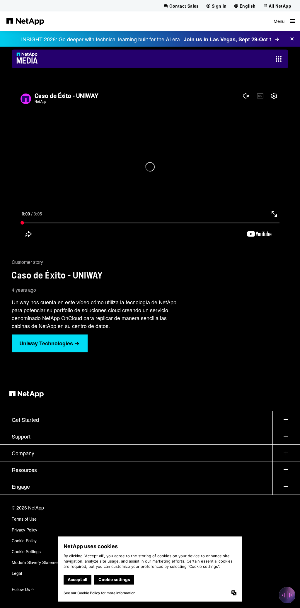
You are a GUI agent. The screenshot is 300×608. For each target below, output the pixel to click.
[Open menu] (278, 58)
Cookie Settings (26, 551)
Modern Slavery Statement (36, 562)
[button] (284, 21)
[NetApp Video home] (28, 58)
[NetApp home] (25, 21)
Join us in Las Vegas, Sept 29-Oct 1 (228, 39)
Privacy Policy (24, 530)
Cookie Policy (24, 541)
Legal (17, 573)
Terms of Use (24, 519)
